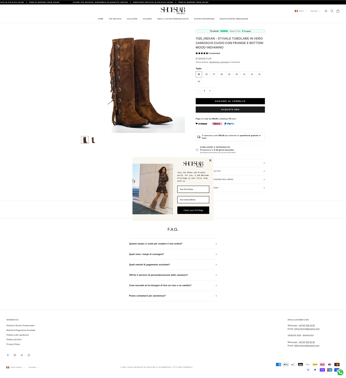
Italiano (314, 11)
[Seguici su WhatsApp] (29, 355)
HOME (100, 19)
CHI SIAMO (147, 19)
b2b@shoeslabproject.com (306, 345)
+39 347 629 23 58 (306, 325)
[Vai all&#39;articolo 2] (93, 140)
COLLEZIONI (132, 19)
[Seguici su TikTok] (22, 355)
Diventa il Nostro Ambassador (20, 325)
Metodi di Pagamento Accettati (20, 330)
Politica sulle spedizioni (17, 335)
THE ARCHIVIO (115, 19)
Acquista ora (230, 109)
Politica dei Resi (14, 339)
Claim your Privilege (193, 210)
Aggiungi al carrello (230, 101)
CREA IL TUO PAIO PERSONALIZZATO (173, 19)
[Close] (210, 160)
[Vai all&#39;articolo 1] (85, 140)
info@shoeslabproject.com (307, 329)
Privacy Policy (13, 344)
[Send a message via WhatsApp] (340, 372)
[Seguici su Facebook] (7, 355)
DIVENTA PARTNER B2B (204, 19)
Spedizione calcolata (219, 62)
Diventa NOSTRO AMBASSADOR (234, 19)
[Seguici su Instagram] (15, 355)
